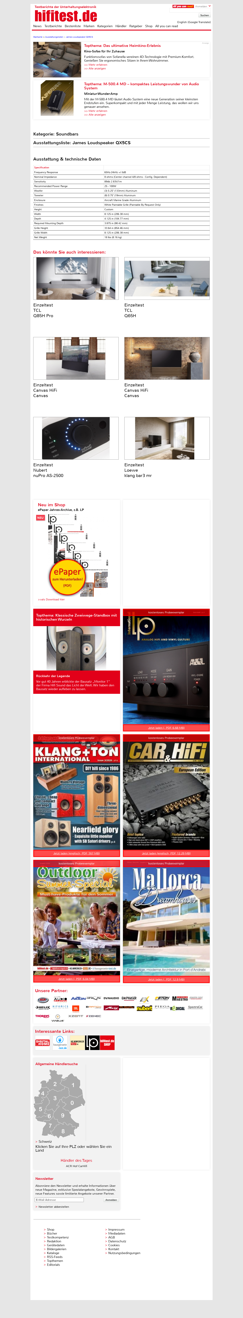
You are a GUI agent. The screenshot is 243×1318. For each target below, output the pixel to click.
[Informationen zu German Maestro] (180, 1000)
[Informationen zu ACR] (42, 1000)
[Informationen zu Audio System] (60, 1000)
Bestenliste (73, 26)
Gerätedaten (56, 1245)
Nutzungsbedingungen (124, 1253)
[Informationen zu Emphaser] (129, 1000)
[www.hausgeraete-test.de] (59, 1053)
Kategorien (105, 26)
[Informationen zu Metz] (111, 1009)
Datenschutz (117, 1241)
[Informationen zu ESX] (144, 1000)
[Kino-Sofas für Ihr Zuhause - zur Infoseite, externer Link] (58, 59)
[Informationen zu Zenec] (93, 1018)
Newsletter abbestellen (54, 1207)
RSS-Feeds (55, 1257)
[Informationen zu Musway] (126, 1009)
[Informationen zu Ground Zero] (195, 1000)
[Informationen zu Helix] (42, 1009)
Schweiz (45, 1141)
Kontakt (113, 1249)
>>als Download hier (51, 599)
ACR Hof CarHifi (76, 1166)
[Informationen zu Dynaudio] (111, 1000)
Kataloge (53, 1253)
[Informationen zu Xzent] (75, 1018)
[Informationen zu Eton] (162, 1000)
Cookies (114, 1245)
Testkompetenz (58, 1237)
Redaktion (54, 1241)
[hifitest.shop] (107, 1053)
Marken (89, 26)
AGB (111, 1237)
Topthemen (55, 1261)
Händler (120, 26)
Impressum (116, 1229)
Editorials (53, 1265)
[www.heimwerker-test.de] (77, 1053)
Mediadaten (116, 1233)
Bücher (52, 1233)
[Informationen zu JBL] (75, 1009)
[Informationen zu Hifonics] (60, 1009)
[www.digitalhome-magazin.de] (42, 1053)
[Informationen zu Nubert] (144, 1009)
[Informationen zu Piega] (162, 1009)
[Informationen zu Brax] (93, 1000)
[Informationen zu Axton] (78, 1000)
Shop (148, 26)
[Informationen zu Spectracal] (195, 1009)
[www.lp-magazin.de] (92, 1053)
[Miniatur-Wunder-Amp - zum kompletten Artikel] (58, 99)
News (37, 26)
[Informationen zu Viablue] (58, 1018)
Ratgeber (135, 26)
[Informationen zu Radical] (177, 1009)
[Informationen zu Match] (93, 1009)
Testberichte (53, 26)
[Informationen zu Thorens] (42, 1018)
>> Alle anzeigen (95, 68)
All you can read (166, 26)
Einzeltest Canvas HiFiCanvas (45, 390)
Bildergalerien (56, 1249)
